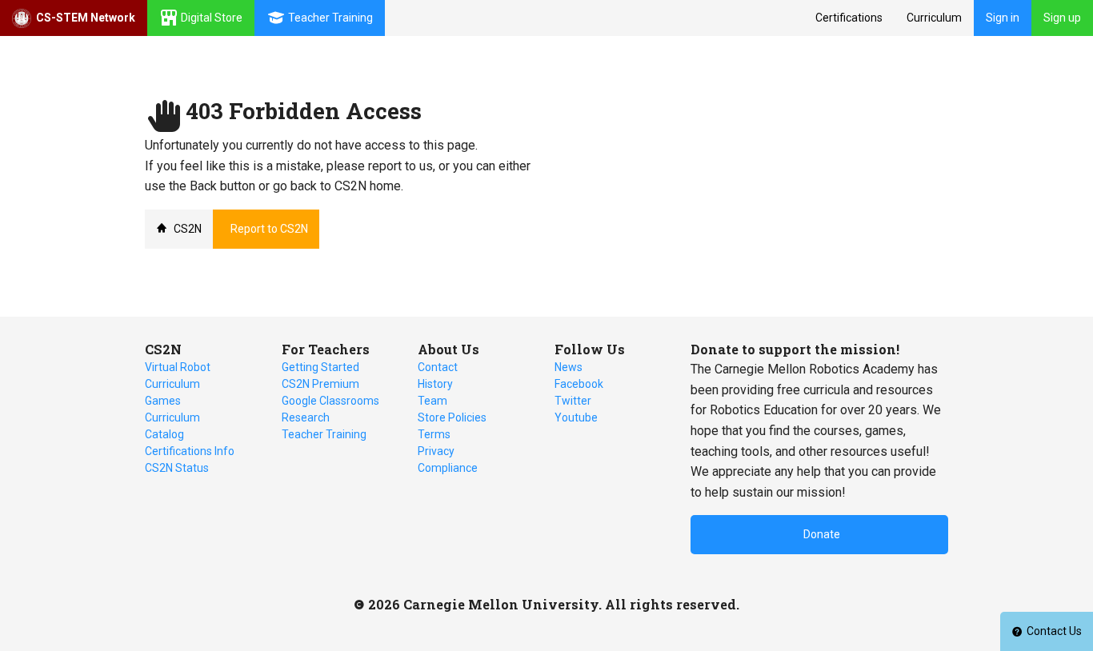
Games (163, 400)
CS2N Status (177, 467)
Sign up (1062, 17)
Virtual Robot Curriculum (177, 375)
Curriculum (934, 17)
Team (432, 400)
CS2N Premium (320, 383)
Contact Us (1054, 631)
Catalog (164, 434)
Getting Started (320, 367)
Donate (821, 534)
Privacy (436, 451)
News (569, 367)
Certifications (849, 17)
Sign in (1002, 17)
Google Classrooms (330, 400)
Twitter (573, 400)
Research (306, 417)
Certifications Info (189, 451)
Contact (438, 367)
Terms (434, 434)
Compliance (448, 467)
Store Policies (452, 417)
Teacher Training (324, 434)
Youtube (576, 417)
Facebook (579, 383)
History (435, 383)
